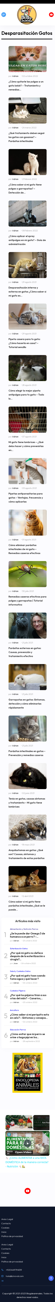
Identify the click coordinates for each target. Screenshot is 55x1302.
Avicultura (14, 1010)
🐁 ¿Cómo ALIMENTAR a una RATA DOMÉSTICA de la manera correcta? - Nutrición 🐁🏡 (27, 1134)
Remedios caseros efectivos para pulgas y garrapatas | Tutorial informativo (27, 600)
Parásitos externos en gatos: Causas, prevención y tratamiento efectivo (25, 652)
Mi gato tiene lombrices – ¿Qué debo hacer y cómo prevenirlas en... (26, 446)
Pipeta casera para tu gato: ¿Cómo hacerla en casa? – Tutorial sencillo (24, 343)
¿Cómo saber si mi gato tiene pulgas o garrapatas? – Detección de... (25, 188)
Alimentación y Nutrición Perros (24, 929)
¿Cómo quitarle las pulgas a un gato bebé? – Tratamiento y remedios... (26, 85)
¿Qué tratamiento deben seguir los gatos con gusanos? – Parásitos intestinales (27, 137)
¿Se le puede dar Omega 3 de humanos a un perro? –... (27, 935)
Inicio (3, 1231)
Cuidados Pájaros (17, 990)
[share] (45, 1134)
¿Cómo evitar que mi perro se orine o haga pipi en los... (27, 1035)
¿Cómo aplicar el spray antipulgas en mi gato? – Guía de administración (27, 240)
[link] (9, 1135)
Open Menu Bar (3, 14)
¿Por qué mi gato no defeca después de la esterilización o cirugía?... (27, 956)
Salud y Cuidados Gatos (20, 971)
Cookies (5, 1227)
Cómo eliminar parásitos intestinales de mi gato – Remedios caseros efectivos (24, 549)
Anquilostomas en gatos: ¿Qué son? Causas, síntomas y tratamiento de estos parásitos (26, 854)
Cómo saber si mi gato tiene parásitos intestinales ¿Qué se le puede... (27, 905)
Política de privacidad (12, 1236)
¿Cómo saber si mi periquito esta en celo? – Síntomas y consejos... (29, 1016)
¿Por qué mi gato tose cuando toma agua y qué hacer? (27, 977)
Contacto (6, 1223)
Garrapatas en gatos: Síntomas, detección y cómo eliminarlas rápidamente (27, 703)
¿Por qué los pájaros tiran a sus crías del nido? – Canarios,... (28, 997)
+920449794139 (14, 1269)
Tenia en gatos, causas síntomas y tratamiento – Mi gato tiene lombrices (27, 802)
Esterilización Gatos (19, 948)
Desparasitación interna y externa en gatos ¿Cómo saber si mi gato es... (27, 291)
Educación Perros (18, 1029)
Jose (15, 963)
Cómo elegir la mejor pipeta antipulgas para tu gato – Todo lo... (26, 394)
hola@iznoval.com (15, 1276)
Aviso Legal (7, 1219)
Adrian (15, 76)
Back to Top (51, 1278)
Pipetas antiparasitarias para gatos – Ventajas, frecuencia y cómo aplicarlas (26, 497)
